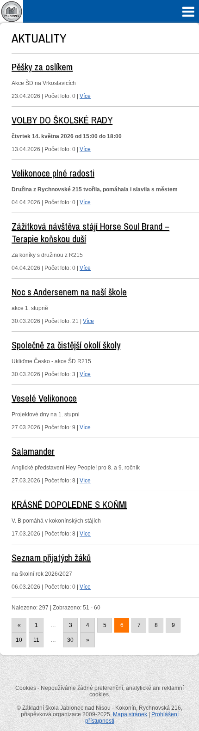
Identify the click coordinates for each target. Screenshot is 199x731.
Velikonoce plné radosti (53, 173)
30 (70, 640)
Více (85, 96)
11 (36, 640)
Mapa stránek (130, 714)
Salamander (33, 451)
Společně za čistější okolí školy (66, 345)
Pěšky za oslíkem (42, 67)
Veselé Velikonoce (44, 398)
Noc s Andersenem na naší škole (69, 292)
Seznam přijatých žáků (51, 557)
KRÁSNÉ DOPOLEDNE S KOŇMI (69, 504)
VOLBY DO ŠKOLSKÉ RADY (62, 120)
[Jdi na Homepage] (11, 21)
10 (19, 640)
